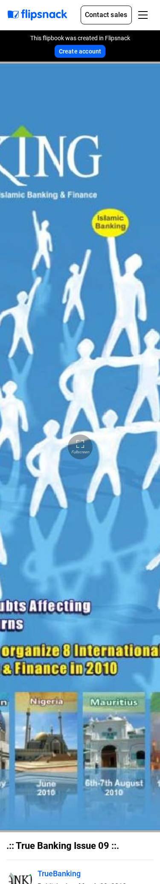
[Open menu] (143, 15)
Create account (80, 51)
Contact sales (106, 15)
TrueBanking (59, 873)
